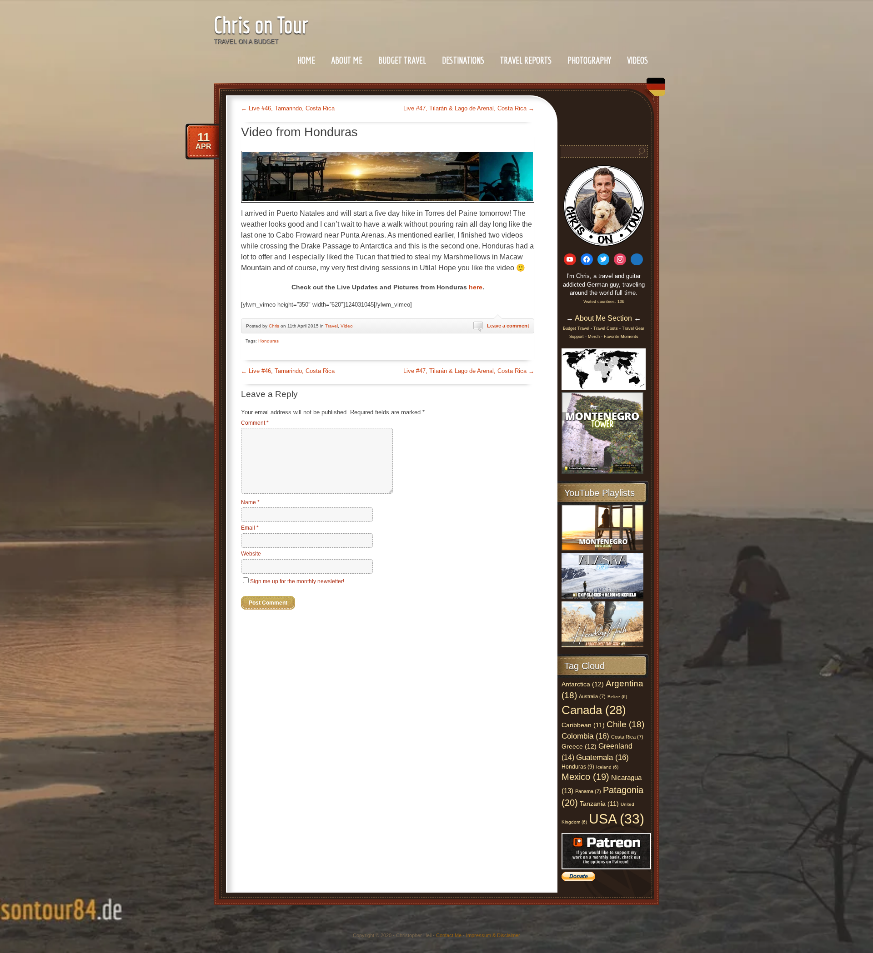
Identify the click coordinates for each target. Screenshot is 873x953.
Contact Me (449, 935)
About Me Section (603, 318)
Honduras (268, 340)
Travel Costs (605, 328)
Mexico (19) (585, 777)
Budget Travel (402, 60)
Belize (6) (617, 696)
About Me (346, 60)
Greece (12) (579, 746)
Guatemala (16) (602, 757)
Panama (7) (588, 791)
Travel (331, 325)
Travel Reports (526, 60)
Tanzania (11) (599, 803)
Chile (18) (625, 724)
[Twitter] (603, 259)
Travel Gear (633, 328)
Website (251, 554)
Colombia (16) (585, 735)
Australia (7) (592, 696)
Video (347, 325)
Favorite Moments (621, 336)
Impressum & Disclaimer (493, 935)
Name (250, 502)
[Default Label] (570, 259)
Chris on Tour (261, 25)
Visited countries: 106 (603, 301)
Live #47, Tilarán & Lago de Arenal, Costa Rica (468, 108)
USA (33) (616, 818)
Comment (255, 423)
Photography (589, 60)
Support (577, 336)
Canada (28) (594, 710)
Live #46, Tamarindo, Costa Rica (288, 108)
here (475, 287)
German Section (653, 90)
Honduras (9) (578, 767)
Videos (637, 60)
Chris (274, 325)
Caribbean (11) (583, 725)
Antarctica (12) (583, 684)
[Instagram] (620, 259)
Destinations (463, 60)
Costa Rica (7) (627, 737)
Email (250, 528)
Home (306, 60)
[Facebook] (586, 259)
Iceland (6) (607, 766)
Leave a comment (508, 325)
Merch (594, 336)
